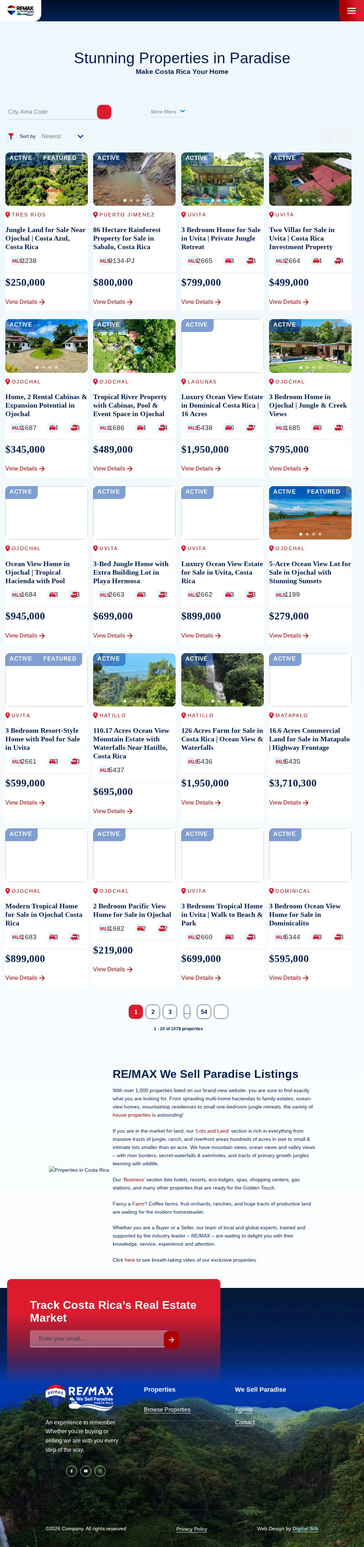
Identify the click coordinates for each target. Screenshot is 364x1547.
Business (134, 1179)
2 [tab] (43, 200)
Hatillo (113, 715)
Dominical (293, 891)
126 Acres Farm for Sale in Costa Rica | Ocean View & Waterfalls (222, 738)
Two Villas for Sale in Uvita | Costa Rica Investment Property (301, 238)
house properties (132, 1115)
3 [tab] (49, 200)
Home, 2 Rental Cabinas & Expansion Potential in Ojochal (46, 405)
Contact (245, 1422)
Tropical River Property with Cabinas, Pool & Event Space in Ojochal (130, 405)
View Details (21, 302)
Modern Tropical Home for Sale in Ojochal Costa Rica (43, 914)
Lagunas (202, 382)
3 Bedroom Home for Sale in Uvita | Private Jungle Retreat (221, 238)
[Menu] (351, 10)
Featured (59, 158)
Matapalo (291, 715)
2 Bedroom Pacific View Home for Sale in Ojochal (132, 910)
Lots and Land (212, 1131)
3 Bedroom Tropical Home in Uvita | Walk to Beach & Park (222, 914)
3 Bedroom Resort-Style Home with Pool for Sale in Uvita (42, 738)
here (130, 1260)
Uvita (197, 214)
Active (21, 158)
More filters (164, 111)
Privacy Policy (191, 1529)
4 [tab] (56, 200)
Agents (244, 1410)
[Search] (104, 112)
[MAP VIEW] (344, 136)
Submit (171, 1340)
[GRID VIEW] (327, 136)
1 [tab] (37, 200)
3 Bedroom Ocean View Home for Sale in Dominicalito (305, 914)
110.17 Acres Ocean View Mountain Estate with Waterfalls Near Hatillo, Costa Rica (131, 743)
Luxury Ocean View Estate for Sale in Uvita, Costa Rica (222, 572)
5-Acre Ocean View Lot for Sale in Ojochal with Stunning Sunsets (310, 572)
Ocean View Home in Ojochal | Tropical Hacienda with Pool (37, 572)
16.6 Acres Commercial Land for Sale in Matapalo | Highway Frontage (309, 738)
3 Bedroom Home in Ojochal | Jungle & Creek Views (308, 405)
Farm (138, 1204)
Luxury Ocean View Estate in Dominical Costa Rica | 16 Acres (222, 405)
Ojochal (26, 382)
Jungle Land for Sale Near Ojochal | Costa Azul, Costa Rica (45, 238)
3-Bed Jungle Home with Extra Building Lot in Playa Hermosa (130, 572)
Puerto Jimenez (127, 214)
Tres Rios (29, 214)
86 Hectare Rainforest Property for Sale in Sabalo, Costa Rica (127, 238)
